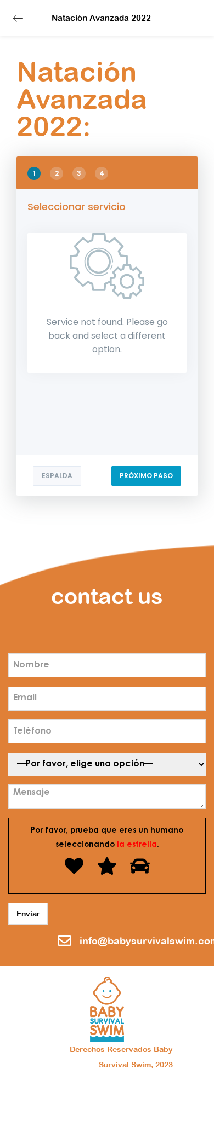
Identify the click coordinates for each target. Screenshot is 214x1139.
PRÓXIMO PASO (146, 475)
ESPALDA (57, 475)
